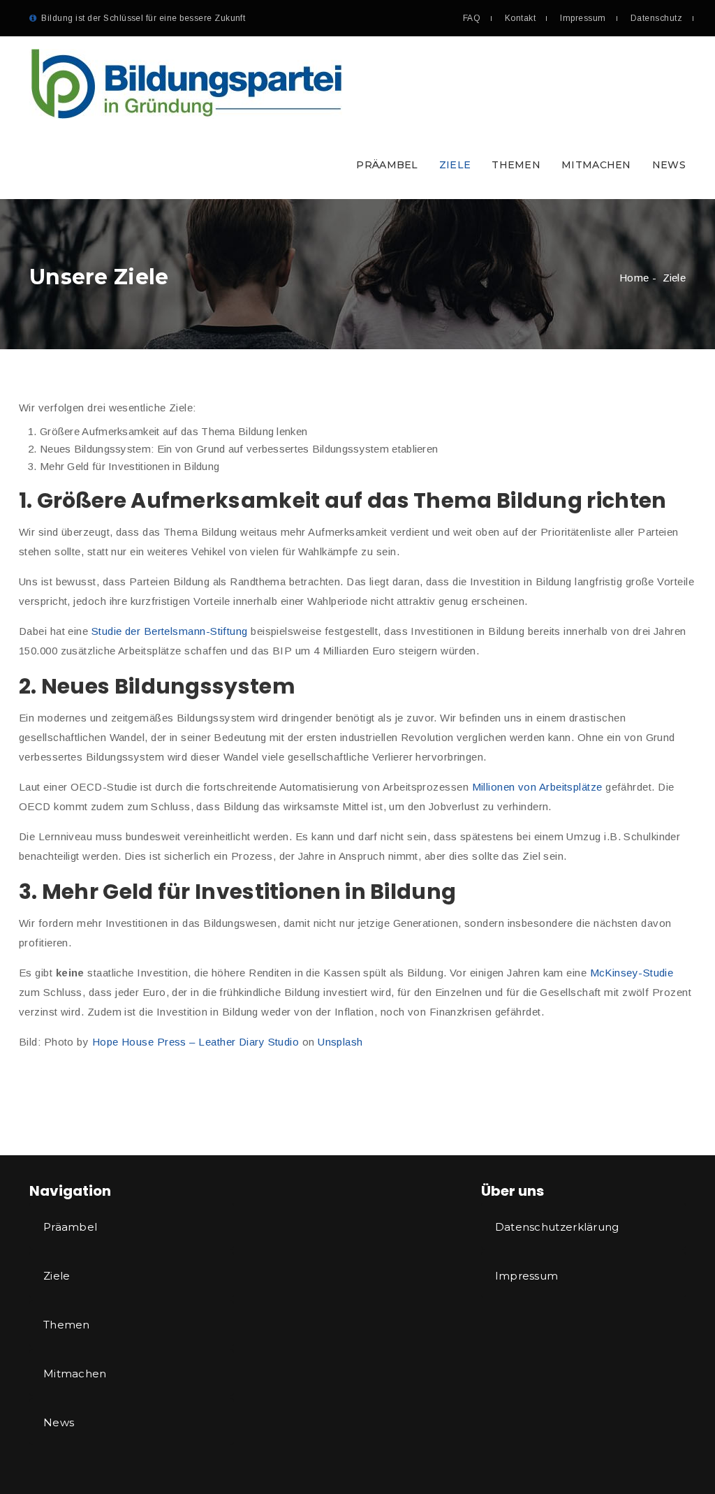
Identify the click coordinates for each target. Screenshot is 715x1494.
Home (634, 278)
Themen (516, 165)
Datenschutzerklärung (557, 1226)
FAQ (471, 18)
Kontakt (520, 18)
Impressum (582, 18)
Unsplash (340, 1042)
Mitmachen (596, 165)
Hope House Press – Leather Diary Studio (196, 1042)
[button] (357, 117)
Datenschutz (656, 18)
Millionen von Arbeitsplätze (537, 787)
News (669, 165)
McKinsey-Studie (632, 973)
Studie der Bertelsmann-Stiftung (169, 631)
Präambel (387, 165)
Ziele (455, 165)
